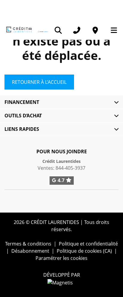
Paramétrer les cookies (61, 258)
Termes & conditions (28, 243)
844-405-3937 (70, 168)
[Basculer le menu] (111, 30)
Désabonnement (30, 251)
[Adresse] (95, 30)
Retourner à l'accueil (39, 82)
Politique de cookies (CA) (84, 251)
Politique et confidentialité (88, 243)
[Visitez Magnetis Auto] (61, 282)
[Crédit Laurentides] (27, 29)
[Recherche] (58, 30)
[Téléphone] (76, 30)
